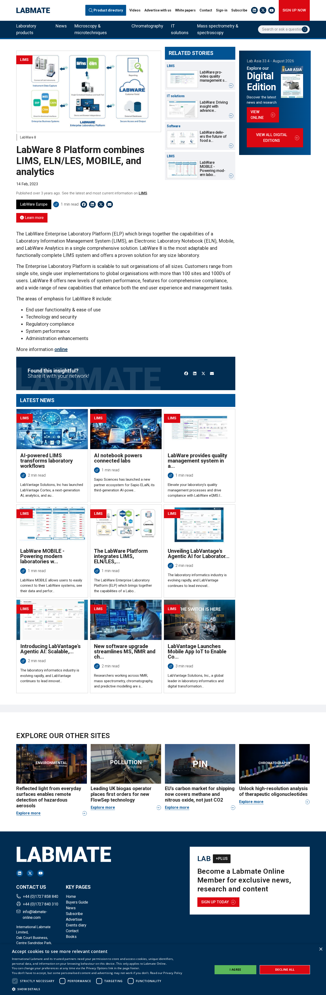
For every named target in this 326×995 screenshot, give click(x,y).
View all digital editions (271, 138)
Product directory (108, 10)
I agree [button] (235, 970)
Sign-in (221, 10)
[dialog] (163, 969)
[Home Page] (33, 10)
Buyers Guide (77, 902)
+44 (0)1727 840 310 (40, 904)
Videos (135, 10)
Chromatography (147, 25)
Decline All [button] (284, 970)
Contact (206, 10)
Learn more (34, 217)
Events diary (76, 925)
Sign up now (294, 10)
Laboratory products (26, 29)
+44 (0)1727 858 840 (40, 896)
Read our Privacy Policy (166, 973)
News (61, 25)
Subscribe (239, 10)
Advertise (74, 919)
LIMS (143, 193)
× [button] (320, 949)
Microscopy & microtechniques (90, 29)
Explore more (28, 813)
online (61, 349)
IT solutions (180, 29)
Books (71, 936)
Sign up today (215, 902)
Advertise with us (157, 10)
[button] (97, 989)
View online (257, 115)
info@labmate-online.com (35, 915)
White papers (185, 10)
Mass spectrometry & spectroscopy (217, 29)
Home (71, 896)
